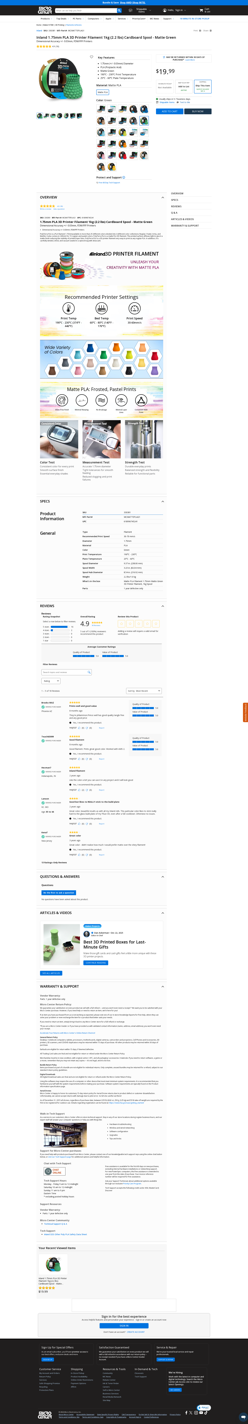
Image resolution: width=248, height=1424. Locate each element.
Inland (39, 30)
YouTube (201, 1412)
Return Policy (45, 1376)
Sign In (124, 1325)
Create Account (136, 1332)
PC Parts (77, 18)
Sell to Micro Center (111, 1390)
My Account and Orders (49, 1373)
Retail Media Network (112, 1397)
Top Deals (61, 18)
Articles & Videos (56, 912)
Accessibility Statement (85, 1414)
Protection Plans (46, 1390)
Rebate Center (109, 1380)
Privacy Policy (175, 1414)
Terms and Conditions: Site (69, 1417)
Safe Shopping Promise (49, 1383)
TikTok (205, 1412)
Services (122, 18)
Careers (106, 1386)
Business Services (111, 1393)
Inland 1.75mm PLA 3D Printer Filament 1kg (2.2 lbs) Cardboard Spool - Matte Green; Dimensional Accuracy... (53, 1281)
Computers (93, 18)
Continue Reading (96, 962)
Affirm (73, 1386)
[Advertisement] (124, 1305)
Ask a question (59, 209)
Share (206, 30)
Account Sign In (135, 1417)
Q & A (174, 212)
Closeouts (139, 1373)
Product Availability (79, 1376)
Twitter (191, 1412)
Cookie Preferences (151, 1417)
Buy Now (198, 111)
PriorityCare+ (139, 18)
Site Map (106, 1400)
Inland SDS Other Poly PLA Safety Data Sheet (65, 1234)
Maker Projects (92, 926)
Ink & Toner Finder (111, 1383)
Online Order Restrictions (82, 1380)
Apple (108, 18)
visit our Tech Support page (59, 1157)
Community (108, 1373)
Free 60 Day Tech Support (109, 182)
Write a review (45, 209)
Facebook (186, 1412)
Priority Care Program (132, 1183)
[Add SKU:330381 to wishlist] (59, 1259)
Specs (45, 501)
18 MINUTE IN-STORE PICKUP (194, 18)
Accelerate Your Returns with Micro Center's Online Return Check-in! (67, 1033)
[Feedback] (245, 712)
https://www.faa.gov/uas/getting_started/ (126, 1103)
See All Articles (51, 973)
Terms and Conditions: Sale (92, 1417)
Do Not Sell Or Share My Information (153, 1414)
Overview (48, 197)
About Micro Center (66, 1414)
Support (167, 18)
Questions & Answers (60, 876)
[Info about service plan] (124, 177)
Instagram (196, 1412)
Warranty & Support (59, 986)
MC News (154, 18)
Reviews (47, 605)
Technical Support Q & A (55, 1223)
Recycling (43, 1386)
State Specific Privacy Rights (108, 1414)
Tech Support (141, 1376)
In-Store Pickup (77, 1373)
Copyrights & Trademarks (116, 1417)
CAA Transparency (129, 1414)
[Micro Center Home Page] (45, 9)
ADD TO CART (170, 111)
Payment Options (78, 1383)
